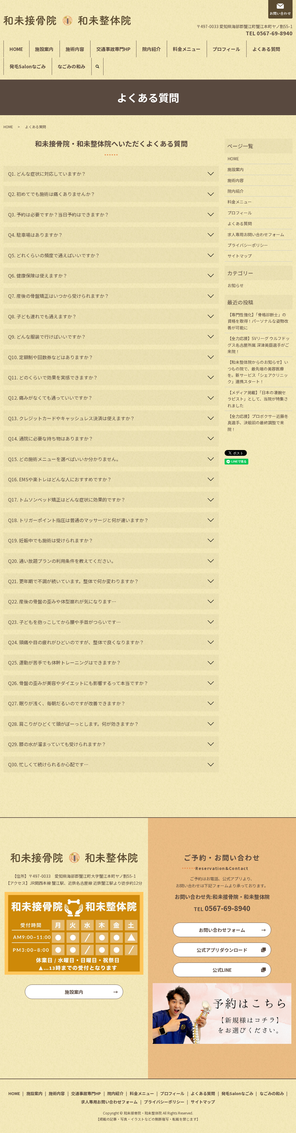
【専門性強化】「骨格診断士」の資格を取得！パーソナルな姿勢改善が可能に (257, 321)
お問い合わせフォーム (222, 929)
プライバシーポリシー (247, 245)
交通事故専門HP (113, 48)
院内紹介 (151, 48)
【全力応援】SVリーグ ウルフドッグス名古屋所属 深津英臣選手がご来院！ (258, 344)
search (97, 66)
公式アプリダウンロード (222, 949)
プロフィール (226, 48)
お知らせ (235, 285)
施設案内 (44, 48)
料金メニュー (187, 48)
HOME (16, 48)
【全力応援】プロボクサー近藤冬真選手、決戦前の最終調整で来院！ (257, 422)
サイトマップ (239, 256)
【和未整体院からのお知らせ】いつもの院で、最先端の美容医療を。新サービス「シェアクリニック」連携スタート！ (257, 371)
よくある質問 (266, 48)
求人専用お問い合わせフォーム (255, 234)
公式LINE (222, 969)
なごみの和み (71, 66)
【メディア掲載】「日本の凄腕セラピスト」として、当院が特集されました (257, 399)
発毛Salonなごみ (28, 66)
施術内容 (75, 48)
